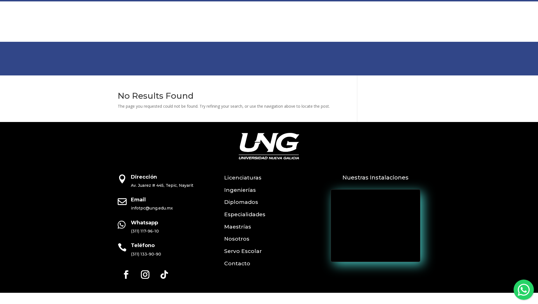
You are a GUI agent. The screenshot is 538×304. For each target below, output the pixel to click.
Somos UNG (310, 18)
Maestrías (237, 227)
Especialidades (244, 214)
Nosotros (236, 239)
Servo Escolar (351, 18)
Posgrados (214, 18)
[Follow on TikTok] (164, 274)
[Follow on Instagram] (145, 274)
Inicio (134, 18)
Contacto (387, 18)
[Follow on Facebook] (126, 274)
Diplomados (241, 202)
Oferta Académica (168, 18)
